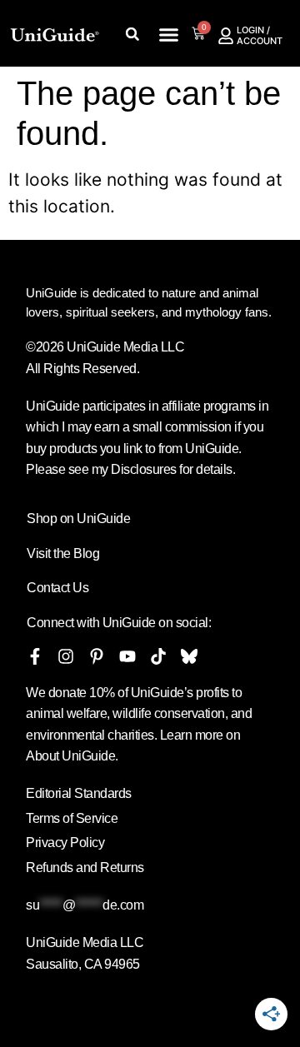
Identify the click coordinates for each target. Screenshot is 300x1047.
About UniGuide (70, 756)
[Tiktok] (158, 656)
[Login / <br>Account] (226, 35)
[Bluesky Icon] (189, 656)
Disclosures (144, 469)
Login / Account (259, 35)
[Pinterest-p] (96, 656)
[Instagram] (66, 656)
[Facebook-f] (35, 656)
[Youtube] (127, 656)
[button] (169, 35)
